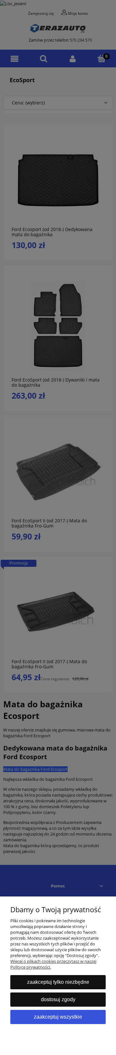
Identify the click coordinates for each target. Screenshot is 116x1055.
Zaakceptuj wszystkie (58, 1017)
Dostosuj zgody (58, 999)
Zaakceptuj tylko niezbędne (58, 982)
